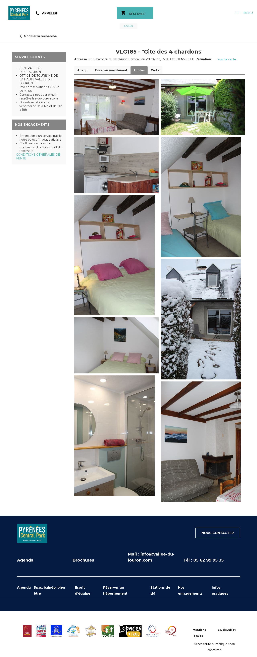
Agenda (25, 560)
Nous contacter (218, 533)
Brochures (83, 560)
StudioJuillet (227, 629)
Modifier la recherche (40, 36)
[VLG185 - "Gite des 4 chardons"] (116, 107)
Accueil (128, 25)
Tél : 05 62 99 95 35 (203, 560)
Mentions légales (199, 632)
